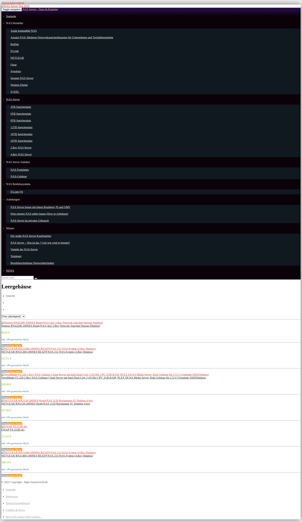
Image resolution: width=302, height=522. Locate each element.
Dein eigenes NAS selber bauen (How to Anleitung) (39, 213)
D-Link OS (16, 191)
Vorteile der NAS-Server (24, 249)
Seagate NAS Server (21, 78)
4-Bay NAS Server (21, 154)
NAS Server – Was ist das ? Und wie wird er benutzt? (40, 242)
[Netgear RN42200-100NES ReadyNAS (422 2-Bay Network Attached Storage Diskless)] (52, 322)
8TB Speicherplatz (20, 120)
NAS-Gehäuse (18, 176)
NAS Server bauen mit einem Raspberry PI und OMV (40, 207)
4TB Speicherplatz (20, 106)
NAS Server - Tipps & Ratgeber (40, 9)
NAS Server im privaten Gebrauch (29, 220)
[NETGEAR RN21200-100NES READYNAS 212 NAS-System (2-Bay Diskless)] (48, 348)
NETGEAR (17, 57)
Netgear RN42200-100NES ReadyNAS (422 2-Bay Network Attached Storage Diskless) (50, 325)
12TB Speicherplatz (21, 127)
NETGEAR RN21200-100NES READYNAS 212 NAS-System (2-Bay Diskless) (47, 351)
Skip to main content (12, 2)
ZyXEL (14, 91)
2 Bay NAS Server (20, 147)
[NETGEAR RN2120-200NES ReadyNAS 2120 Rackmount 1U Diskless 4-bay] (47, 400)
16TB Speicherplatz (21, 134)
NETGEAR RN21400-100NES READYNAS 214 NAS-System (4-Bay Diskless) (47, 455)
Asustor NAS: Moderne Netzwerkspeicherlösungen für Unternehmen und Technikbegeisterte (61, 37)
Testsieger (15, 256)
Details (5, 345)
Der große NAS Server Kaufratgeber (30, 235)
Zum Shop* (15, 345)
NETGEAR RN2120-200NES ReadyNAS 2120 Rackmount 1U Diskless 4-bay (45, 403)
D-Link (14, 51)
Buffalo (14, 44)
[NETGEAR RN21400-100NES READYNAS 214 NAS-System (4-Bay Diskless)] (48, 452)
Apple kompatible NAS (23, 30)
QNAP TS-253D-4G (13, 429)
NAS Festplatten (19, 169)
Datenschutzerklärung (18, 503)
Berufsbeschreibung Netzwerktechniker (32, 263)
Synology (15, 71)
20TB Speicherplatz (21, 140)
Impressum (12, 496)
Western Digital (19, 84)
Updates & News (15, 510)
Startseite (11, 16)
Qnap (13, 64)
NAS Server (13, 99)
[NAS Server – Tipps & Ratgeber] (15, 6)
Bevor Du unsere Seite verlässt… (24, 516)
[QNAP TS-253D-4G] (14, 426)
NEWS (10, 270)
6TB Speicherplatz (20, 113)
